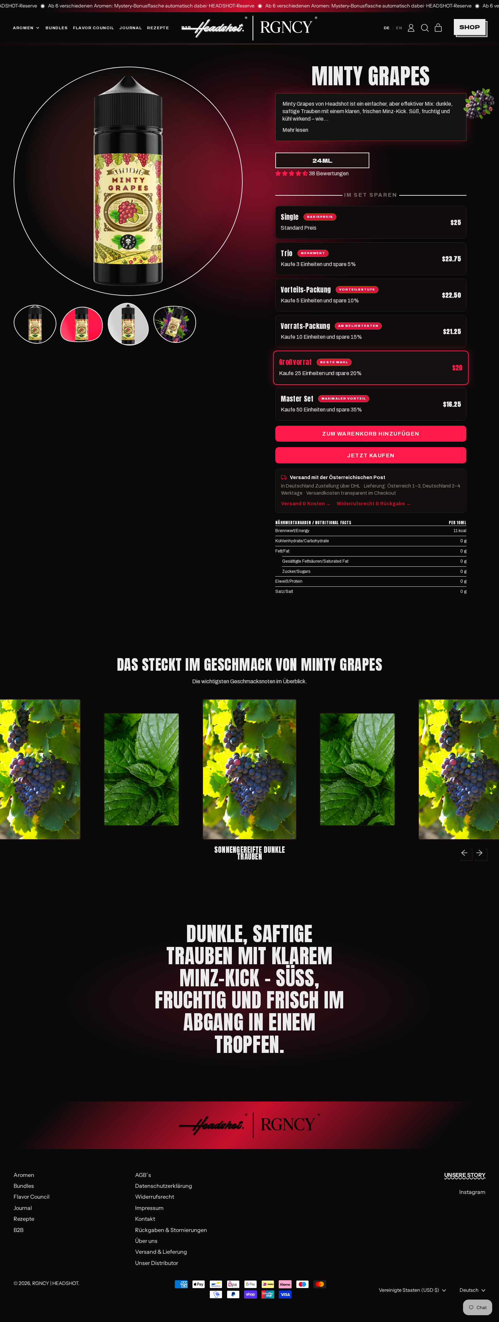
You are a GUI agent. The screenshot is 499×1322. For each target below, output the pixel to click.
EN (399, 27)
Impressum (149, 1207)
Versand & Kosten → (306, 503)
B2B (18, 1230)
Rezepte (158, 28)
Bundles (56, 28)
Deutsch (469, 1290)
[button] (424, 28)
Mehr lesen (295, 130)
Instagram (472, 1191)
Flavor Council (93, 28)
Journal (130, 28)
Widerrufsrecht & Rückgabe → (374, 503)
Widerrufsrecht (154, 1196)
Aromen (24, 1174)
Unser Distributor (156, 1262)
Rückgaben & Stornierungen (171, 1230)
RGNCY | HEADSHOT (55, 1283)
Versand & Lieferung (161, 1251)
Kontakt (145, 1218)
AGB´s (143, 1174)
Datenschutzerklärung (163, 1185)
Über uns (146, 1240)
